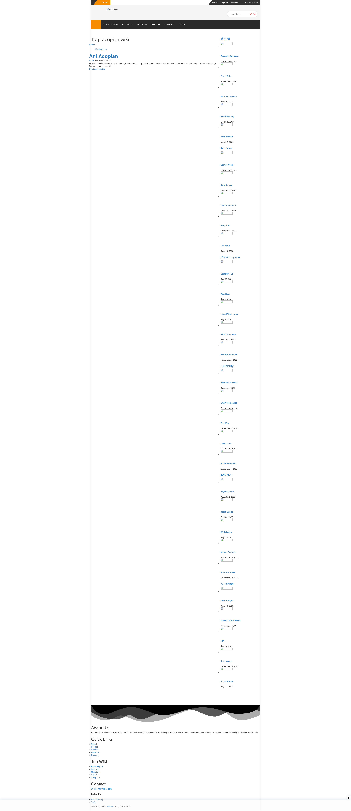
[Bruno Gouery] (227, 107)
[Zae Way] (227, 414)
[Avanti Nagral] (227, 591)
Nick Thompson (228, 334)
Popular (224, 2)
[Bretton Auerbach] (227, 345)
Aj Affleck (225, 294)
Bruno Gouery (227, 116)
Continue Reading (97, 69)
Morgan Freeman (229, 96)
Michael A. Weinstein (231, 620)
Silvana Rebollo (228, 463)
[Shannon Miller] (227, 563)
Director (92, 44)
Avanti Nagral (227, 600)
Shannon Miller (228, 572)
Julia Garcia (226, 185)
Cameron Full (227, 273)
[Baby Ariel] (227, 216)
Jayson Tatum (227, 491)
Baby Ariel (225, 225)
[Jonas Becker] (227, 672)
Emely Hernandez (229, 402)
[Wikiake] (96, 24)
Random (234, 2)
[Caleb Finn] (227, 434)
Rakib (91, 60)
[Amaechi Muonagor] (227, 46)
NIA (222, 640)
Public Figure (110, 24)
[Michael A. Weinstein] (227, 611)
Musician (142, 24)
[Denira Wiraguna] (227, 196)
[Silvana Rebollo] (227, 454)
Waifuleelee (226, 532)
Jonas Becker (227, 681)
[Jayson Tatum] (227, 482)
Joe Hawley (226, 661)
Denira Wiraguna (229, 205)
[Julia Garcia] (227, 175)
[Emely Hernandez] (227, 393)
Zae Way (225, 423)
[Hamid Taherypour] (227, 305)
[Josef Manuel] (227, 502)
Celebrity (127, 24)
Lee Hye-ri (225, 245)
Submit (215, 2)
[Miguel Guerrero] (227, 543)
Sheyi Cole (226, 76)
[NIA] (227, 631)
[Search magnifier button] (255, 14)
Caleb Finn (226, 443)
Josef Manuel (227, 511)
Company (169, 24)
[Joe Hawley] (227, 652)
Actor (225, 39)
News (182, 24)
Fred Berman (227, 136)
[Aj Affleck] (227, 284)
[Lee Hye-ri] (227, 236)
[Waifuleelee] (227, 522)
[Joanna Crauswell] (227, 373)
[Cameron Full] (227, 264)
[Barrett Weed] (227, 155)
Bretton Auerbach (229, 354)
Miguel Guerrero (228, 552)
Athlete (156, 24)
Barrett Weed (227, 164)
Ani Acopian (103, 55)
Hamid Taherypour (229, 314)
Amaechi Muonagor (230, 55)
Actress (226, 148)
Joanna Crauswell (229, 382)
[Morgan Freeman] (227, 87)
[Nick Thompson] (227, 325)
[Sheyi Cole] (227, 67)
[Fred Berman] (227, 127)
